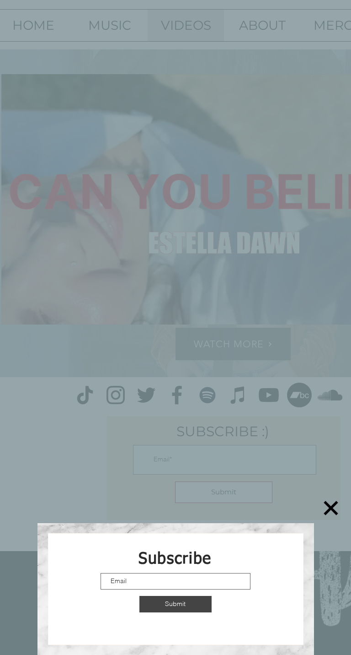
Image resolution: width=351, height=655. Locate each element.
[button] (331, 508)
